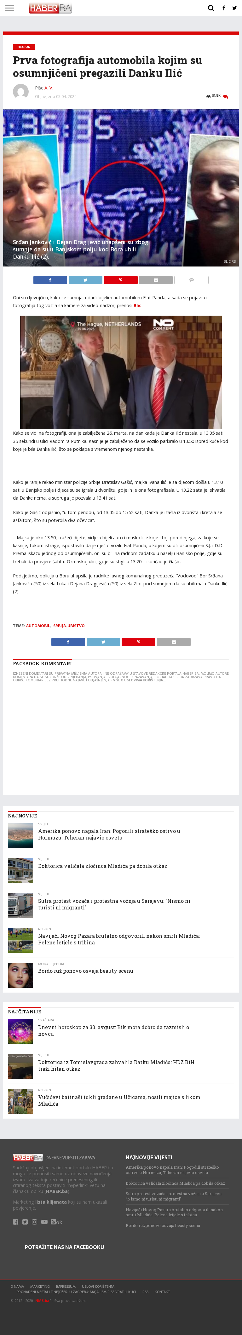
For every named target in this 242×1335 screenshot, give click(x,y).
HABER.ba (57, 1191)
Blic (137, 305)
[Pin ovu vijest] (121, 278)
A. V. (48, 88)
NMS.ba (42, 1300)
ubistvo (76, 626)
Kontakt (162, 1292)
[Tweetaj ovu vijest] (86, 278)
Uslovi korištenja (98, 1286)
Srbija (59, 626)
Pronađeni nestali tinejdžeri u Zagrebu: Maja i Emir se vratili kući (76, 1292)
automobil (38, 626)
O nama (17, 1286)
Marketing (40, 1286)
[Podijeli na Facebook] (50, 278)
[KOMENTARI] (191, 278)
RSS (145, 1292)
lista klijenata (51, 1202)
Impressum (66, 1286)
